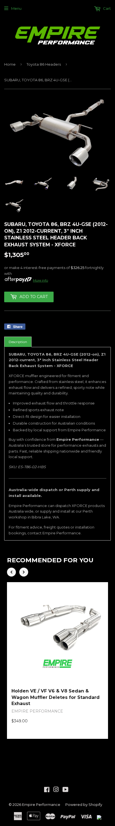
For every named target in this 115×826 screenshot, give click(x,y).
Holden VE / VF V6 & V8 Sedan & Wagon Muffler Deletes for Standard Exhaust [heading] (55, 697)
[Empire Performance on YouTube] (65, 790)
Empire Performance (41, 804)
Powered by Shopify (83, 804)
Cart (106, 8)
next (23, 572)
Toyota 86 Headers (44, 64)
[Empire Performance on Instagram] (56, 790)
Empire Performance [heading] (37, 711)
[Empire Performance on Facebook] (47, 790)
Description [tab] (18, 342)
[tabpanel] (57, 444)
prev (11, 572)
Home (10, 64)
